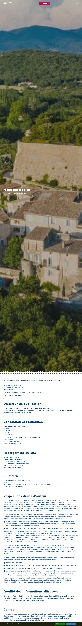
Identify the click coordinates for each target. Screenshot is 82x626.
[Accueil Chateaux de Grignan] (8, 3)
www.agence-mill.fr (11, 439)
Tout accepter (61, 623)
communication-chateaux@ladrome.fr (17, 412)
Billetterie (46, 3)
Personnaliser (71, 623)
